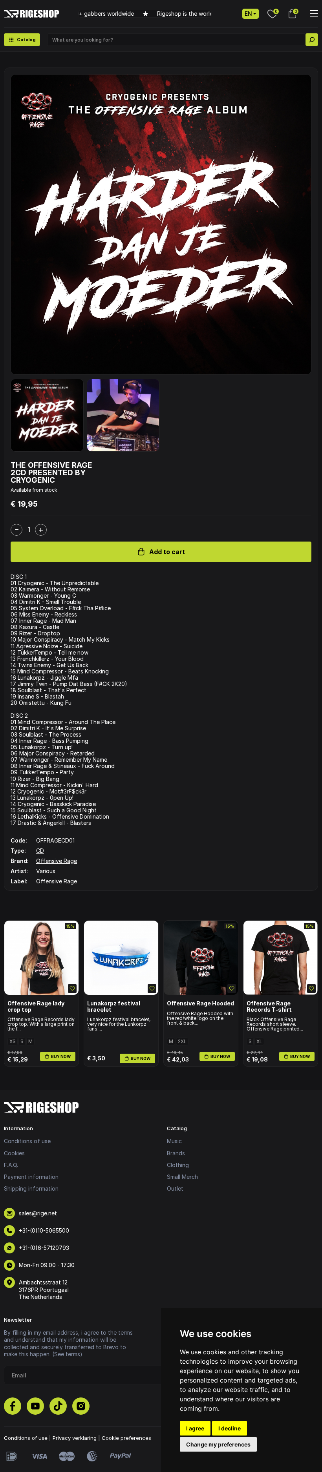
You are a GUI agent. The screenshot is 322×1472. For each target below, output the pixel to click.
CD (40, 850)
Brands (176, 1153)
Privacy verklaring (75, 1438)
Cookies (14, 1153)
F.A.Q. (11, 1165)
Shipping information (31, 1188)
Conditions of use (27, 1141)
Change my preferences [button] (218, 1444)
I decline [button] (229, 1428)
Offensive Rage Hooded (200, 1003)
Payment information (31, 1176)
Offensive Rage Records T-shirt (269, 1006)
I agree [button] (195, 1428)
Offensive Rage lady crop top (35, 1006)
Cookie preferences (126, 1438)
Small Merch (182, 1176)
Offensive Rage (56, 860)
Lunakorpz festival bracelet (113, 1006)
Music (174, 1141)
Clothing (178, 1165)
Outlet (175, 1188)
